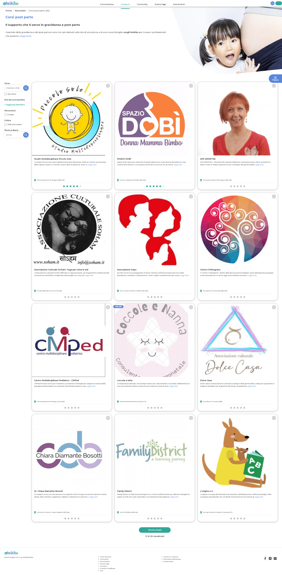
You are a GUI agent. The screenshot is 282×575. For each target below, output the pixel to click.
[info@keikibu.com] (275, 558)
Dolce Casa (206, 380)
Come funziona (109, 3)
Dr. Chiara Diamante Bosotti (48, 491)
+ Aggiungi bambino (14, 104)
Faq (101, 571)
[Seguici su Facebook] (265, 558)
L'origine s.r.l (206, 491)
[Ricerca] (276, 3)
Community (144, 3)
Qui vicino (11, 94)
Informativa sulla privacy (172, 559)
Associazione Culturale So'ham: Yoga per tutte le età (61, 269)
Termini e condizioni (170, 557)
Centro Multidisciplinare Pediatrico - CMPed (56, 380)
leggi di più (26, 36)
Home (9, 10)
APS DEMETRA (207, 159)
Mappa (275, 80)
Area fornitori (181, 3)
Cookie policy (168, 561)
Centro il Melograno (210, 269)
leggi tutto (92, 165)
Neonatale (20, 10)
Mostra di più (154, 530)
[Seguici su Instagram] (270, 558)
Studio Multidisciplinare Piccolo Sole (52, 159)
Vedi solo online (14, 124)
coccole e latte (125, 380)
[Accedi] (280, 3)
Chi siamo (103, 566)
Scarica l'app (162, 3)
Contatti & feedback (107, 568)
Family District (124, 491)
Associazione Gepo (126, 269)
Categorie (127, 3)
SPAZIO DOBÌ (124, 159)
